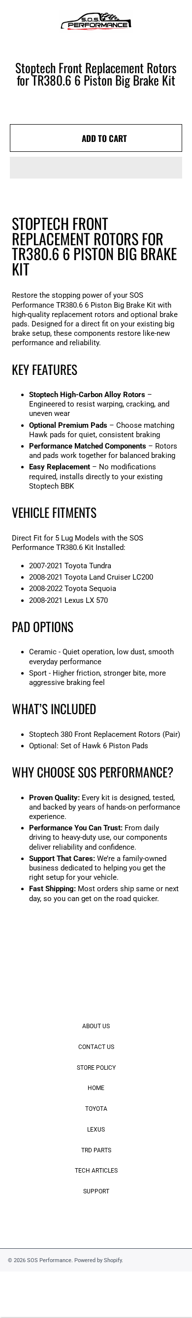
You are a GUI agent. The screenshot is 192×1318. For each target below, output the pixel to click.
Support (96, 1191)
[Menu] (16, 21)
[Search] (153, 21)
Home (96, 1088)
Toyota (96, 1108)
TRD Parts (96, 1150)
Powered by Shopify (98, 1260)
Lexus (96, 1129)
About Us (96, 1026)
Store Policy (96, 1067)
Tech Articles (96, 1170)
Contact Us (96, 1047)
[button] (96, 168)
